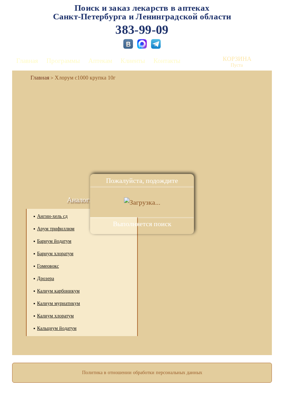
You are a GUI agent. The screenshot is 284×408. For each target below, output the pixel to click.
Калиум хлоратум (55, 315)
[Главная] (37, 78)
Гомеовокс (48, 266)
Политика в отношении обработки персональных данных (142, 372)
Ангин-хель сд (52, 216)
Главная (27, 60)
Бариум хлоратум (55, 253)
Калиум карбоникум (58, 291)
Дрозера (45, 278)
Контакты (166, 60)
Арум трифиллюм (55, 228)
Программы (63, 60)
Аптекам (100, 60)
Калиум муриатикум (58, 303)
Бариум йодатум (54, 241)
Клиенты (133, 60)
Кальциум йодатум (57, 328)
